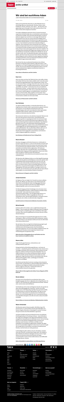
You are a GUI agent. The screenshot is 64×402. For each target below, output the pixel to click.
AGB (47, 395)
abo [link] (44, 1)
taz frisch (21, 372)
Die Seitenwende (36, 356)
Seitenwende (51, 395)
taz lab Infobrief (23, 375)
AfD (20, 352)
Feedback (22, 384)
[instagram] (56, 347)
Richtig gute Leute (23, 356)
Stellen (34, 357)
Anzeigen (9, 389)
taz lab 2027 (35, 376)
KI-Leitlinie (54, 394)
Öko (8, 354)
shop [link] (16, 1)
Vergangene (35, 375)
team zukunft (22, 370)
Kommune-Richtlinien (48, 394)
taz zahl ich (48, 356)
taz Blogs (47, 370)
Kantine (8, 386)
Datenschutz (39, 395)
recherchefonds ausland (50, 357)
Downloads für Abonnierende (25, 389)
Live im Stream (35, 373)
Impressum (44, 395)
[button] (56, 8)
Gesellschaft (9, 356)
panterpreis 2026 (49, 360)
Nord (8, 362)
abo (46, 352)
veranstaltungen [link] (12, 1)
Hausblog (34, 354)
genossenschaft (48, 354)
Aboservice (22, 386)
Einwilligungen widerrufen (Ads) (38, 397)
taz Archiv (47, 375)
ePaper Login (22, 388)
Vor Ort (34, 372)
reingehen (9, 378)
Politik (8, 352)
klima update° (9, 373)
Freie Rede (9, 376)
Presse (34, 359)
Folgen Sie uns (47, 347)
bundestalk (9, 370)
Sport (8, 359)
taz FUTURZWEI (48, 372)
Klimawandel (22, 357)
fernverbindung (10, 372)
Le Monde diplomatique (50, 373)
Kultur (8, 357)
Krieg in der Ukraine (23, 354)
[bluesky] (53, 347)
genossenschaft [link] (48, 1)
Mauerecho (9, 375)
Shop (8, 388)
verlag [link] (8, 1)
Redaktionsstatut (40, 394)
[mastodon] (51, 347)
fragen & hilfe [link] (20, 1)
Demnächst (35, 370)
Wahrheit (9, 364)
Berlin (8, 360)
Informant (35, 395)
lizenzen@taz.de (14, 395)
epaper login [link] (54, 1)
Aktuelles (34, 352)
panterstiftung (48, 359)
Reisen (8, 385)
